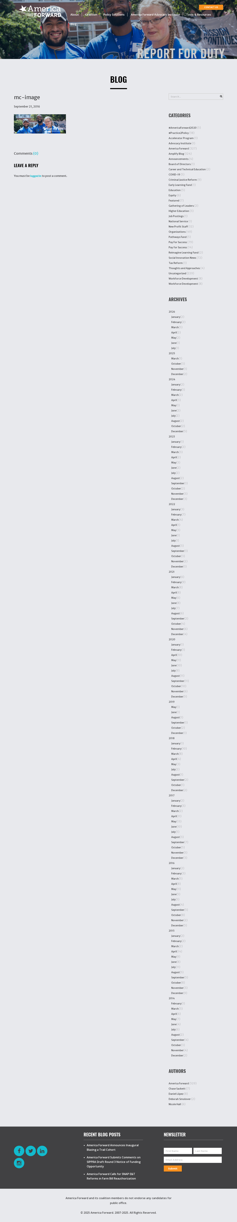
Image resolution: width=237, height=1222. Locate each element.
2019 (172, 701)
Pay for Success (178, 247)
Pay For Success (178, 242)
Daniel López (176, 1093)
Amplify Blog (176, 153)
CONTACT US (211, 7)
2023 (172, 436)
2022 (172, 504)
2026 (172, 311)
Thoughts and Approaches (184, 268)
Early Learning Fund (180, 185)
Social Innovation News (182, 257)
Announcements (178, 159)
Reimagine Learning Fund (183, 252)
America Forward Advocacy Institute (155, 14)
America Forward (179, 148)
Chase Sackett (177, 1088)
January (175, 317)
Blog (73, 24)
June (173, 343)
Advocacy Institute (180, 143)
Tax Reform (176, 263)
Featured (174, 200)
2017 (172, 795)
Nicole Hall (175, 1104)
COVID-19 (174, 174)
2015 (172, 930)
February (176, 322)
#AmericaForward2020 (183, 127)
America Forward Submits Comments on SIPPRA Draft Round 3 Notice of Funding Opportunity (114, 1161)
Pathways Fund (178, 237)
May (173, 337)
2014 (172, 998)
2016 (172, 863)
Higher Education (179, 211)
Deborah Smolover (180, 1099)
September (177, 483)
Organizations (177, 231)
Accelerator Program (181, 138)
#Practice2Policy (179, 133)
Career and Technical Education (187, 169)
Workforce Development (183, 278)
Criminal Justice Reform (183, 179)
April (174, 332)
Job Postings (176, 216)
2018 (172, 738)
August (175, 421)
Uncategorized (177, 273)
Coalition (91, 14)
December (177, 374)
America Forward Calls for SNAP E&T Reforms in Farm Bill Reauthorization (111, 1176)
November (177, 369)
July (173, 348)
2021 (172, 571)
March (175, 327)
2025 (172, 353)
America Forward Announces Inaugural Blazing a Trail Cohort (113, 1147)
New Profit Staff (178, 226)
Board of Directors (180, 164)
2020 (172, 639)
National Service (178, 221)
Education (175, 190)
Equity (172, 195)
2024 (172, 379)
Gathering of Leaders (181, 205)
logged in (35, 176)
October (176, 363)
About (74, 14)
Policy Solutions (114, 14)
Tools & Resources (198, 14)
